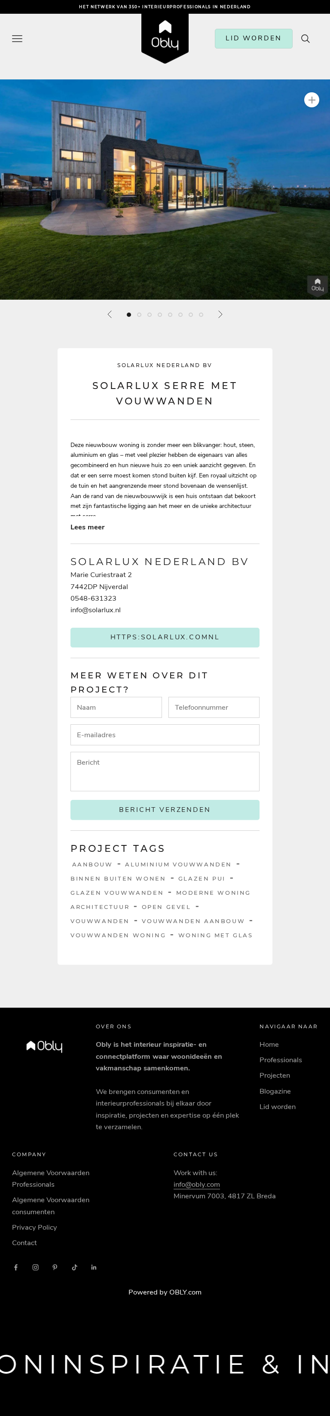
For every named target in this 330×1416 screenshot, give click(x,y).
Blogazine (275, 1091)
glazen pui (202, 878)
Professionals (281, 1060)
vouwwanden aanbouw (193, 921)
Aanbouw (92, 864)
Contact (24, 1243)
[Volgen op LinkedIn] (94, 1267)
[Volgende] (220, 314)
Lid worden (278, 1107)
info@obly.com (197, 1184)
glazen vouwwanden (117, 892)
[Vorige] (110, 314)
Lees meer (87, 527)
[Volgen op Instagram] (36, 1267)
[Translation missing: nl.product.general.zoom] (311, 99)
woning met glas (215, 935)
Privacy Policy (34, 1227)
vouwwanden (100, 921)
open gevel (166, 906)
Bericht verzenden (165, 809)
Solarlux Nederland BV (164, 365)
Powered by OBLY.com (165, 1292)
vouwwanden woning (118, 935)
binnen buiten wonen (118, 878)
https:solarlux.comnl (165, 637)
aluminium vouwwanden (178, 864)
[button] (165, 189)
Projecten (275, 1075)
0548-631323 (93, 598)
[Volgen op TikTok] (75, 1267)
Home (269, 1044)
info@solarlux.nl (95, 610)
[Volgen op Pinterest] (55, 1267)
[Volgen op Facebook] (16, 1267)
